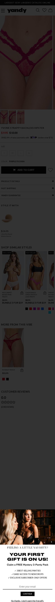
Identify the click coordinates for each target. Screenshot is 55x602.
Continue (27, 594)
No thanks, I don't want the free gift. (27, 601)
